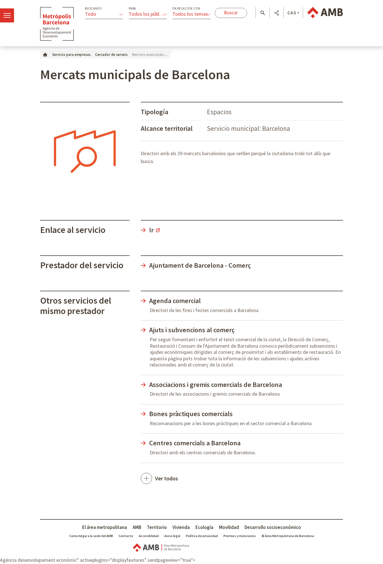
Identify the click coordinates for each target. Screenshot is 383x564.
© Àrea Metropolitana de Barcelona (288, 536)
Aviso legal (172, 536)
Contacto (126, 536)
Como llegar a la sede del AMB (91, 536)
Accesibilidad (149, 536)
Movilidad (229, 527)
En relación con (186, 8)
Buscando (93, 8)
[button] (262, 13)
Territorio (157, 527)
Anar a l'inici (57, 24)
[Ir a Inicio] (45, 54)
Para (132, 8)
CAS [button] (292, 12)
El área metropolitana (104, 527)
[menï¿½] (7, 15)
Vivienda (181, 527)
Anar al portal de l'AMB (325, 12)
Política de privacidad (202, 536)
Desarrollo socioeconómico (272, 527)
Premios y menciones (239, 536)
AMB (137, 527)
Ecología (204, 527)
